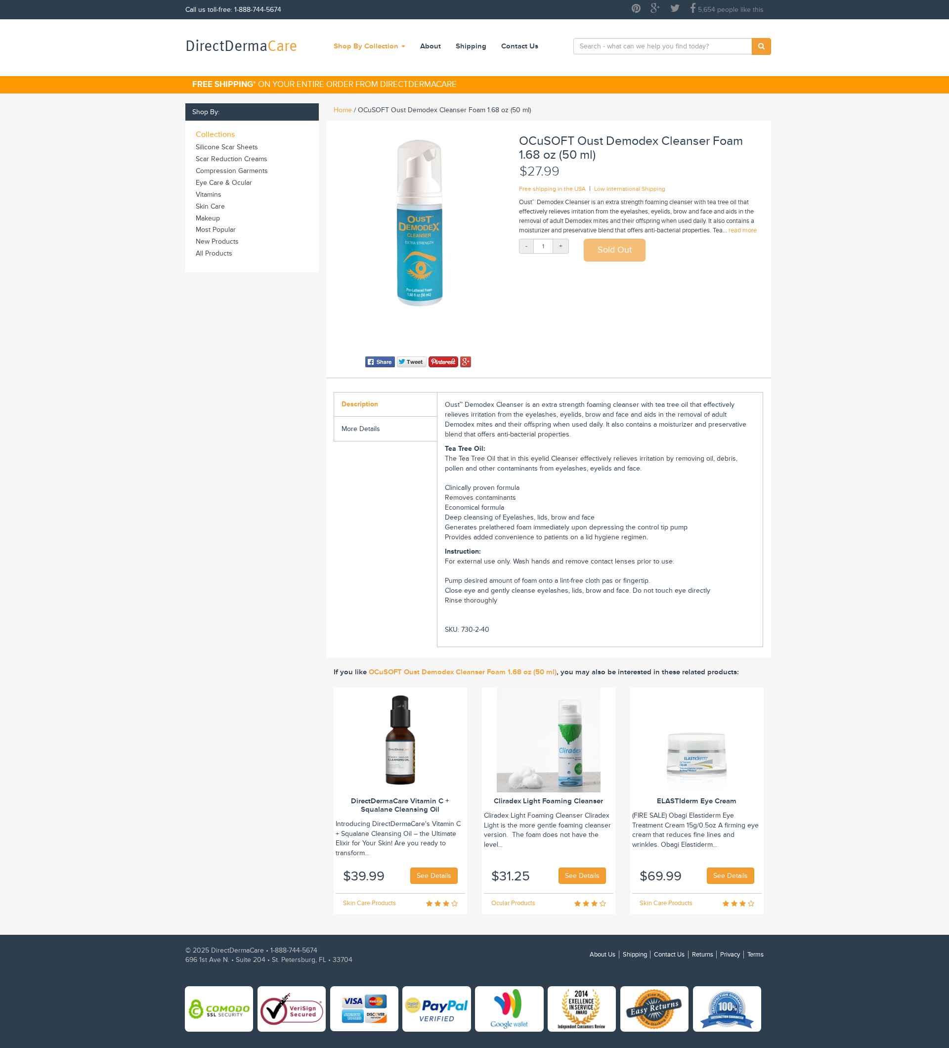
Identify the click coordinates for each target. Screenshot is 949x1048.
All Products (214, 253)
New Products (217, 241)
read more (743, 230)
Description (360, 404)
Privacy (730, 955)
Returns (702, 955)
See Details (434, 876)
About (430, 46)
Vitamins (208, 194)
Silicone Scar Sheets (227, 147)
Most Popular (216, 229)
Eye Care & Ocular (224, 182)
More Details (361, 429)
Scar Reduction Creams (231, 159)
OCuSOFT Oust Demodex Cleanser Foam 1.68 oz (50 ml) (463, 672)
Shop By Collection (367, 46)
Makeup (208, 218)
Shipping (471, 46)
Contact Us (519, 46)
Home (343, 110)
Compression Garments (232, 171)
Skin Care (210, 206)
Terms (755, 955)
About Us (602, 955)
